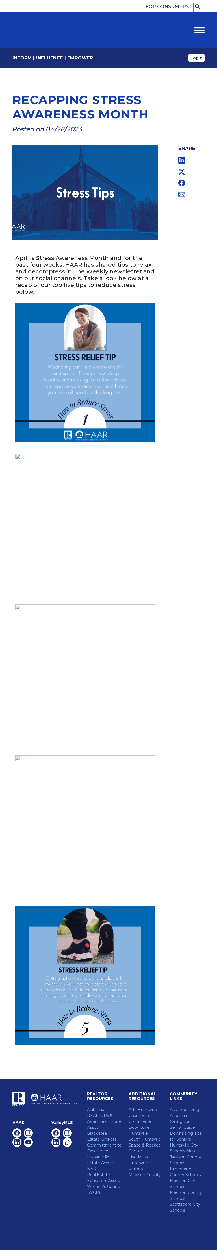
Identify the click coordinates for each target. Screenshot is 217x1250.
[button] (199, 7)
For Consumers (167, 6)
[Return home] (37, 30)
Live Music (139, 1157)
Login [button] (196, 57)
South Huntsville (145, 1139)
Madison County (145, 1174)
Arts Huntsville (143, 1109)
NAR (91, 1168)
